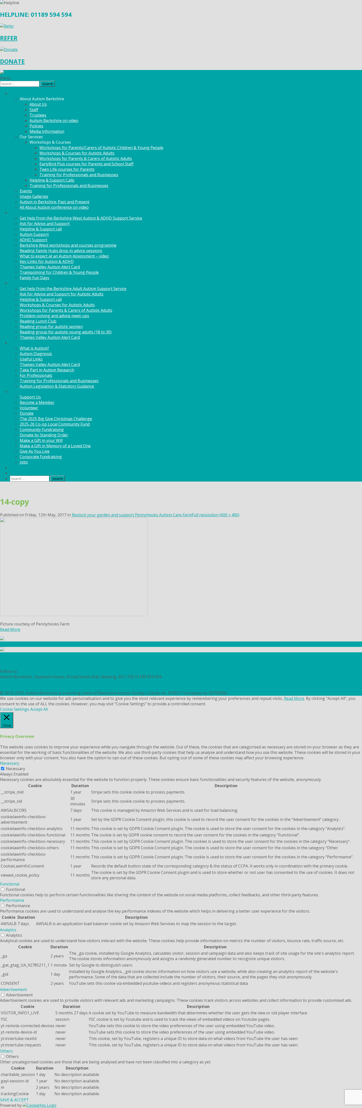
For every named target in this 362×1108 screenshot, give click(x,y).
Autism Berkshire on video (54, 120)
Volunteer (29, 408)
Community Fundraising (42, 429)
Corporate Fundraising (41, 456)
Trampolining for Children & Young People (59, 272)
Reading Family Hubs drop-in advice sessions (61, 250)
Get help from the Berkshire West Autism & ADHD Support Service (81, 218)
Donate (26, 413)
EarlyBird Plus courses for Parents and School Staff (86, 164)
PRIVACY (8, 682)
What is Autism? (34, 348)
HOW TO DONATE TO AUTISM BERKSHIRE (39, 666)
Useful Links (31, 359)
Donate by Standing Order (44, 435)
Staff (34, 109)
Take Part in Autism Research (47, 370)
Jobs (24, 462)
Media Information (47, 131)
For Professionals (36, 375)
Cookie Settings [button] (14, 709)
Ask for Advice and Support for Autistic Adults (61, 294)
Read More (10, 629)
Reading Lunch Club (38, 321)
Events (26, 191)
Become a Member (37, 402)
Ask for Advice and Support (45, 223)
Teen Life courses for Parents (67, 169)
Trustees (38, 115)
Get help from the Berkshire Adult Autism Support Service (73, 288)
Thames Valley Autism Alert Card (50, 267)
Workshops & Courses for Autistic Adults (77, 153)
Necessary (15, 768)
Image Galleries (34, 196)
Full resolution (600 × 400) (215, 515)
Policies (36, 126)
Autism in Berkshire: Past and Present (54, 202)
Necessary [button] (9, 763)
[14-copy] (74, 614)
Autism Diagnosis (36, 353)
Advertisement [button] (13, 989)
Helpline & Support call (41, 229)
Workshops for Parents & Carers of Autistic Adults (85, 158)
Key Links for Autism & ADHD (47, 261)
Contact (17, 473)
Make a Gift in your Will (41, 440)
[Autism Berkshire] (181, 72)
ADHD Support (33, 239)
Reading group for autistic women (51, 326)
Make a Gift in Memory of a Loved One (55, 446)
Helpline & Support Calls (52, 180)
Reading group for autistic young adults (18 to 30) (66, 332)
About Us (38, 104)
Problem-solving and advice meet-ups (54, 315)
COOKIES (8, 687)
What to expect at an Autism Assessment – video (64, 256)
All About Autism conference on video (54, 207)
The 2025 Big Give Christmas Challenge (56, 418)
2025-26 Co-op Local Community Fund (55, 424)
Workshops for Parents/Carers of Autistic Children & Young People (101, 147)
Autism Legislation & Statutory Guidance (57, 386)
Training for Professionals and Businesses (78, 174)
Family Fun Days (34, 277)
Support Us (30, 397)
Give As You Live (34, 451)
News (15, 467)
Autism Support (34, 234)
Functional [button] (9, 884)
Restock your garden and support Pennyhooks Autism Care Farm (132, 515)
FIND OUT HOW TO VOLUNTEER (30, 660)
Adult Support (23, 283)
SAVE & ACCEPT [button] (14, 1100)
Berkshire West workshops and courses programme (68, 245)
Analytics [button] (8, 930)
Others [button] (6, 1051)
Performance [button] (12, 900)
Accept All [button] (39, 709)
